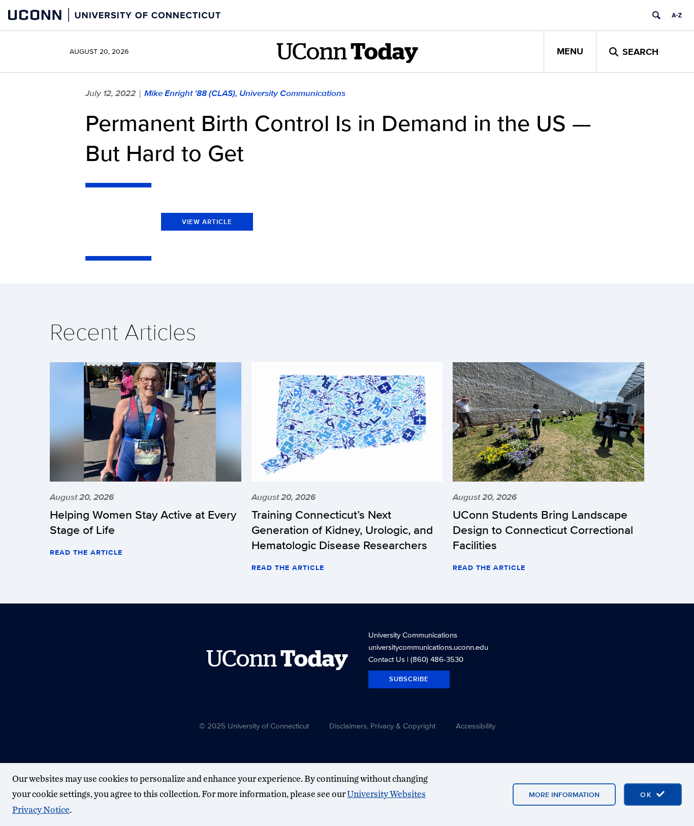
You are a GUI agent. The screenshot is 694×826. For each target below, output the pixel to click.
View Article (207, 222)
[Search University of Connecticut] (656, 15)
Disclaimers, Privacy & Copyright (382, 725)
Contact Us (386, 659)
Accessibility (475, 725)
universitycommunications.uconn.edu (428, 647)
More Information (564, 794)
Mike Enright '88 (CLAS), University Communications (244, 93)
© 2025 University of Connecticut (254, 725)
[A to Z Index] (677, 15)
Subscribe (409, 679)
